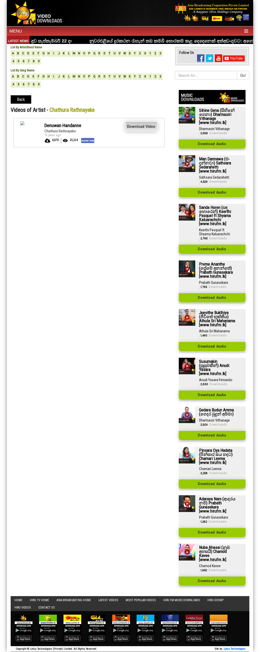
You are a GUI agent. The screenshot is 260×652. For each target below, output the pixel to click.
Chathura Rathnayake (60, 131)
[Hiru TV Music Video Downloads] (37, 12)
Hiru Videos (22, 607)
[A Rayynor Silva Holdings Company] (212, 12)
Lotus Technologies (235, 648)
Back (21, 99)
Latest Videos (108, 600)
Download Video (141, 126)
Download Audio (212, 144)
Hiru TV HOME (39, 600)
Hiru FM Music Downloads (181, 600)
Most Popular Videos (141, 600)
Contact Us (46, 607)
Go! (243, 75)
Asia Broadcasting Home (74, 600)
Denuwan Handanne (62, 125)
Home (18, 600)
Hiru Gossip (215, 600)
